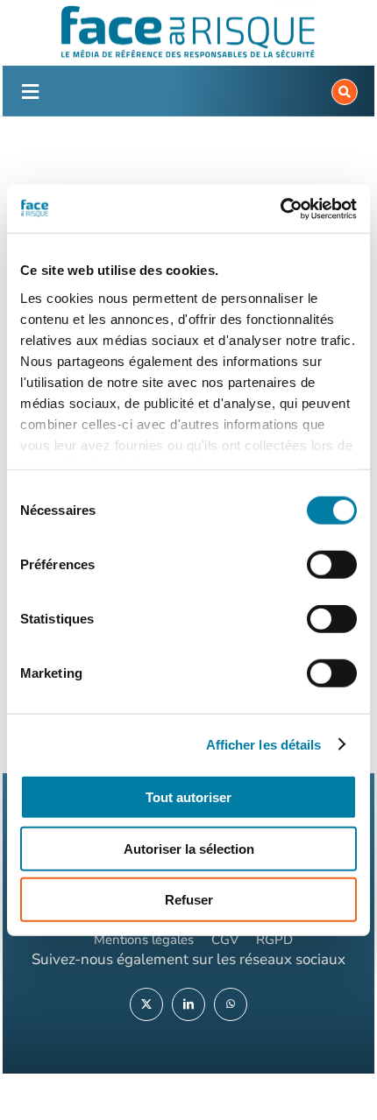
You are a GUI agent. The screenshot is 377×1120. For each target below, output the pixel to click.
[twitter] (146, 1004)
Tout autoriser (188, 797)
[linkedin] (188, 1004)
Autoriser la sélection (189, 848)
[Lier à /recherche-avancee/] (344, 92)
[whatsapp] (230, 1004)
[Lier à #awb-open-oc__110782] (30, 92)
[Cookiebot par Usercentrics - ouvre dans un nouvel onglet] (280, 208)
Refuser (189, 899)
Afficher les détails (264, 743)
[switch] (332, 565)
